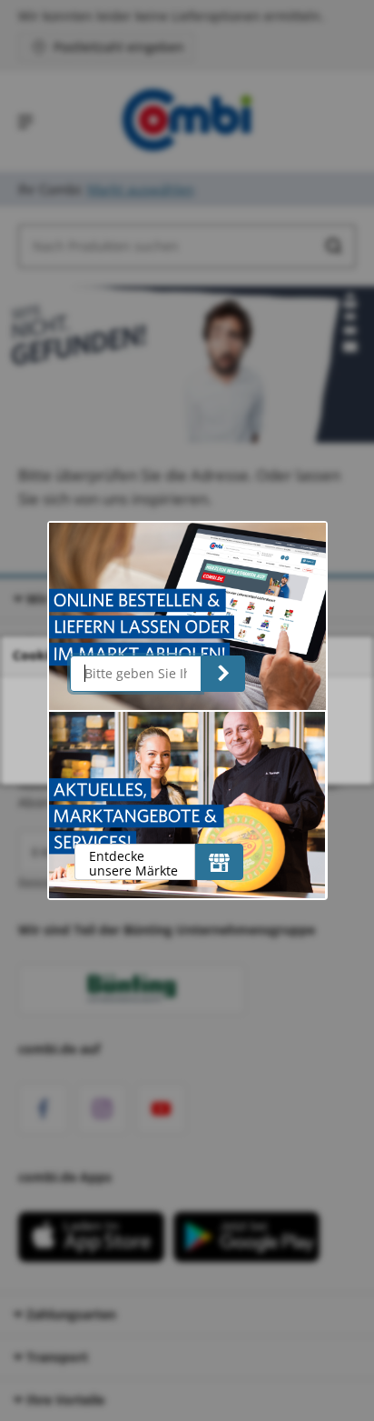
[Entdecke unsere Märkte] (219, 862)
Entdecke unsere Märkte (133, 863)
